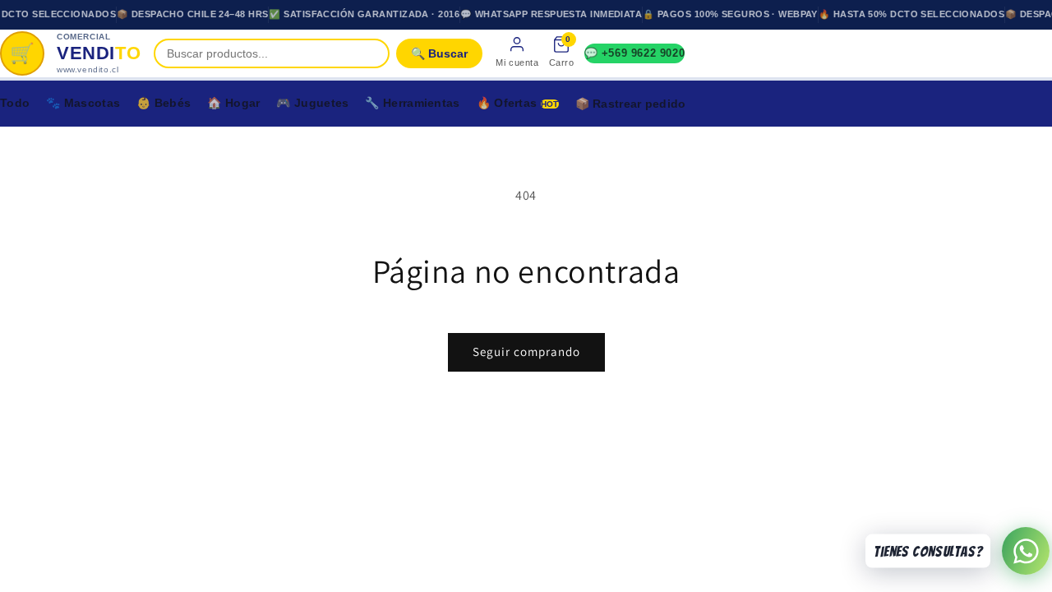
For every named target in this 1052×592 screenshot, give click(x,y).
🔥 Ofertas (518, 102)
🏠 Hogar (233, 102)
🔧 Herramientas (412, 102)
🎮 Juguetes (312, 102)
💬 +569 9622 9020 (634, 53)
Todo (15, 102)
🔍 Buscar (439, 53)
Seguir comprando (526, 351)
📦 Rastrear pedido (630, 103)
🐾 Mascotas (83, 102)
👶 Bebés (163, 102)
